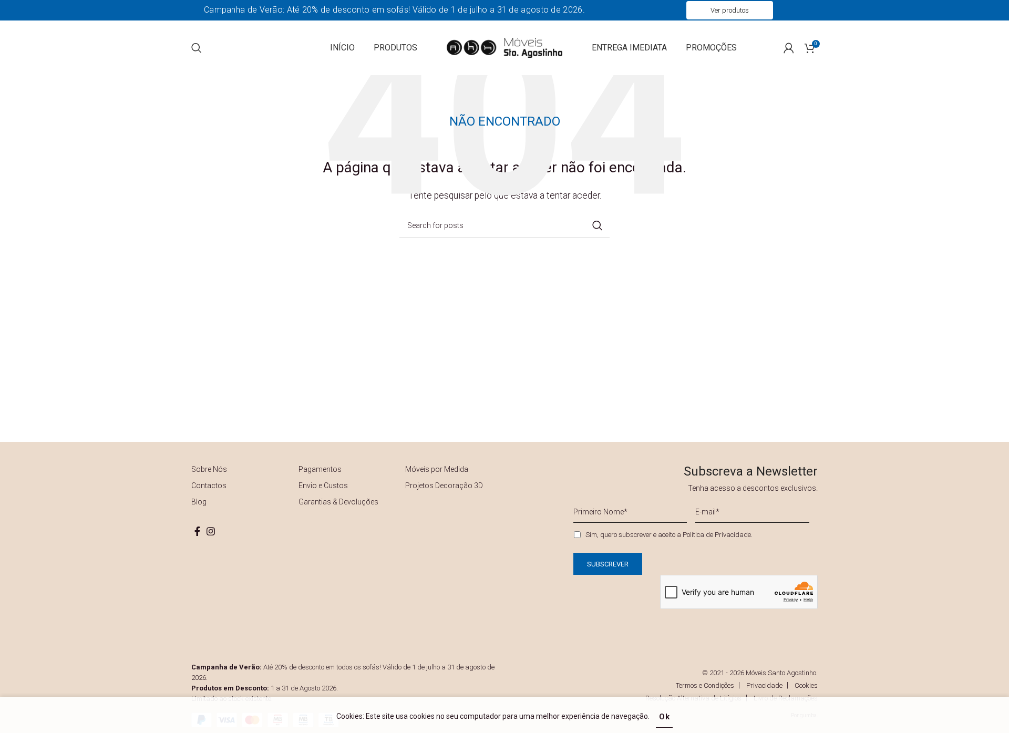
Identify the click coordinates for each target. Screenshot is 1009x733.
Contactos (208, 485)
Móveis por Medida (436, 469)
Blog (199, 502)
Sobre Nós (209, 469)
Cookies (806, 685)
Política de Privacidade (717, 535)
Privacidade (764, 685)
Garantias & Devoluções (338, 502)
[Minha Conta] (788, 47)
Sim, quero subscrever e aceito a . (669, 535)
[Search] (196, 47)
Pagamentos (320, 469)
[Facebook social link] (197, 531)
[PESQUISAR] (597, 225)
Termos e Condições (705, 685)
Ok (664, 716)
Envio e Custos (323, 485)
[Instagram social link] (210, 531)
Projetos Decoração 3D (444, 485)
